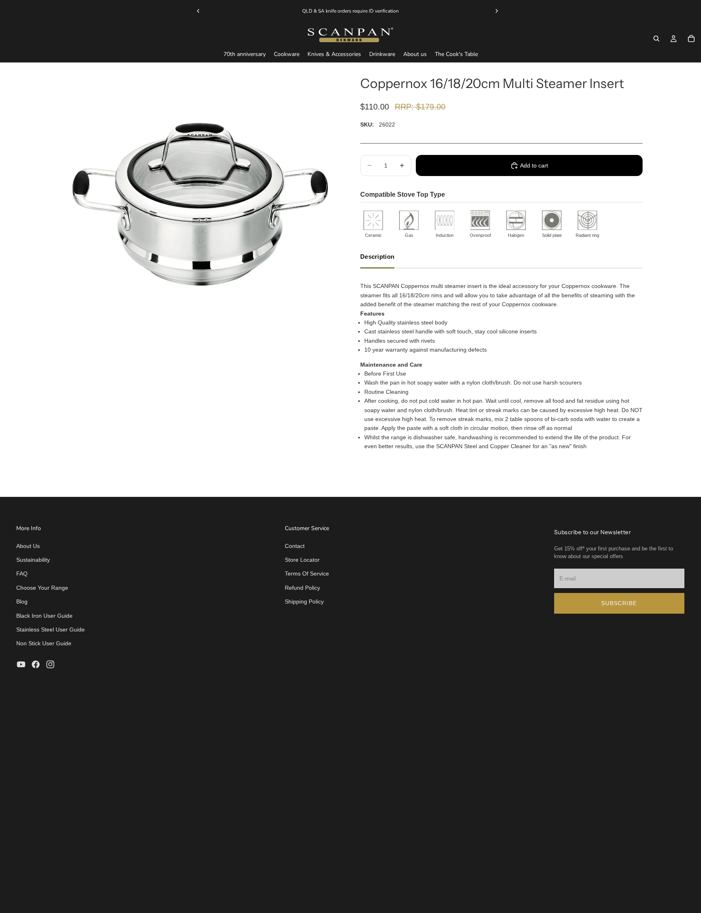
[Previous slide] (198, 11)
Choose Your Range (42, 587)
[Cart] (691, 38)
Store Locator (302, 559)
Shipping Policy (304, 601)
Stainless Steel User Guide (50, 629)
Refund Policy (302, 587)
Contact (295, 546)
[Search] (656, 38)
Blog (22, 601)
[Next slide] (496, 11)
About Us (28, 546)
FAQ (22, 573)
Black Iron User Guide (44, 615)
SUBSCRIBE (619, 603)
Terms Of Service (307, 573)
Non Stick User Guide (43, 643)
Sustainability (33, 559)
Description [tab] (377, 256)
